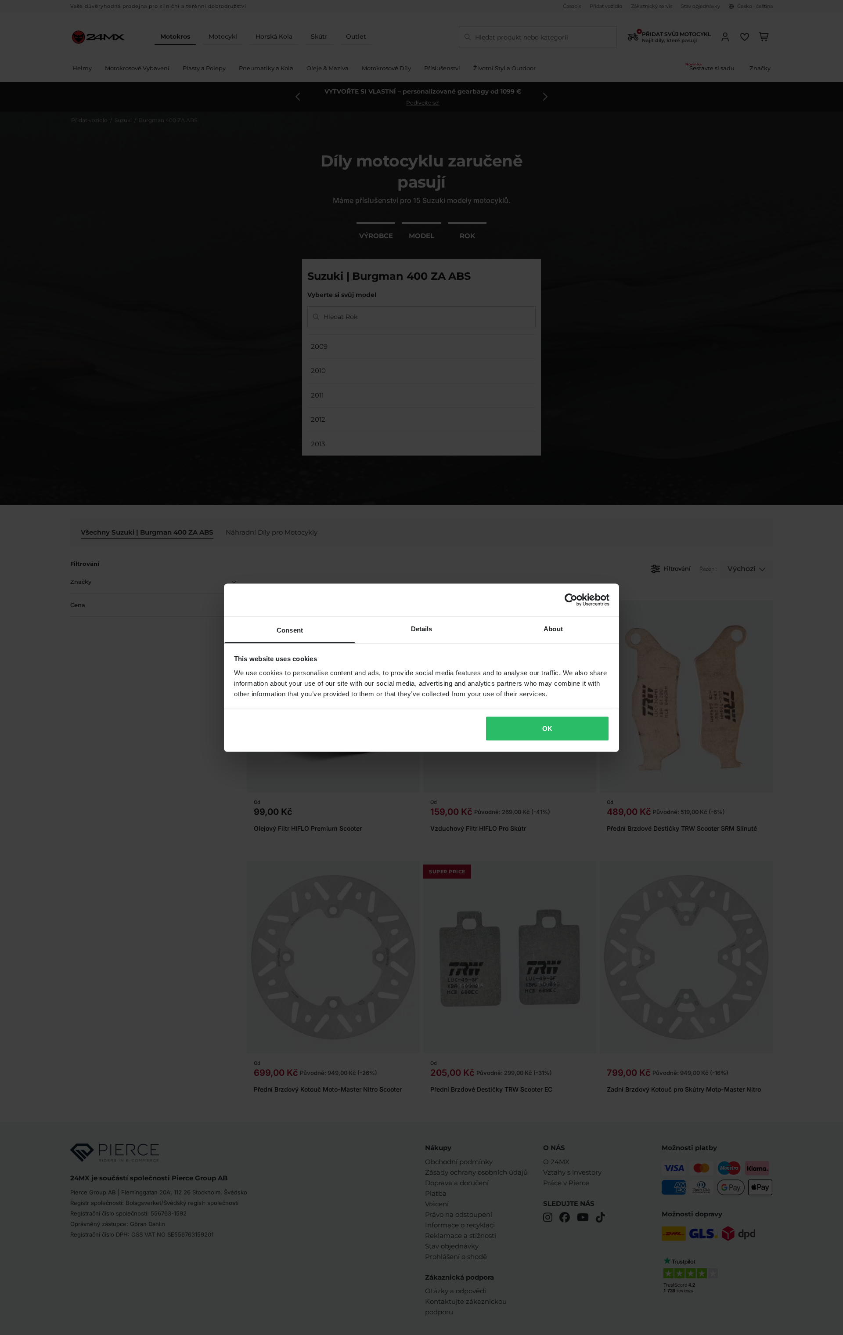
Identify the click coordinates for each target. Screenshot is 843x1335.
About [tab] (553, 628)
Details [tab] (421, 628)
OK (547, 728)
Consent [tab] (290, 629)
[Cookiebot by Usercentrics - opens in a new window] (571, 600)
